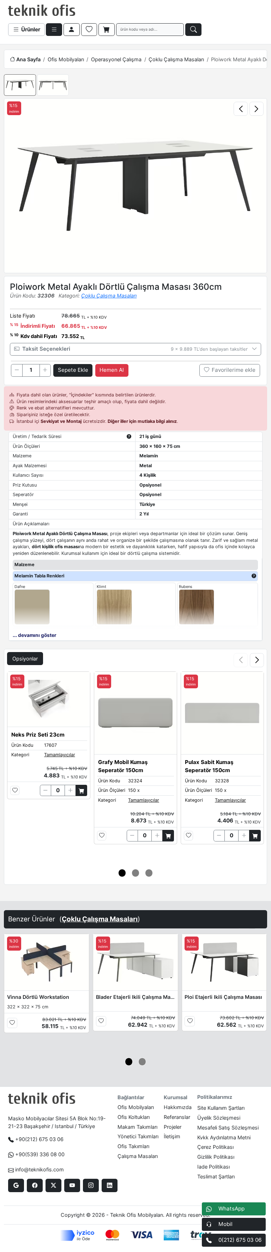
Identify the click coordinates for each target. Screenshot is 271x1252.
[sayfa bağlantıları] (54, 29)
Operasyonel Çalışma (116, 59)
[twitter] (53, 1185)
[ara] (193, 29)
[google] (16, 1185)
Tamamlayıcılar (59, 754)
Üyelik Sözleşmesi (218, 1118)
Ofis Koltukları (134, 1117)
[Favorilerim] (89, 29)
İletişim (172, 1136)
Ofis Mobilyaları (66, 59)
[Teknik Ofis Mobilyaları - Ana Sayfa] (41, 10)
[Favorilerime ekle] (15, 790)
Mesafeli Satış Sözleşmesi (228, 1128)
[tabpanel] (135, 766)
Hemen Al (112, 370)
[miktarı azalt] (16, 370)
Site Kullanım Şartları (221, 1108)
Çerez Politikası (215, 1147)
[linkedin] (110, 1185)
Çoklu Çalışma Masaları (176, 59)
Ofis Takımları (133, 1146)
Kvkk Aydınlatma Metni (224, 1137)
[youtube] (72, 1185)
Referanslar (177, 1117)
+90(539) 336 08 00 (40, 1154)
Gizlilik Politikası (215, 1157)
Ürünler (30, 29)
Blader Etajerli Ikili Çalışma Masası (135, 997)
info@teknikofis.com (39, 1169)
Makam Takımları (137, 1127)
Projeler (172, 1127)
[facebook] (35, 1185)
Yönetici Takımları (138, 1136)
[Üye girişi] (72, 29)
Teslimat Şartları (216, 1176)
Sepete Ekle (73, 370)
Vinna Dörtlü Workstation (38, 997)
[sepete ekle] (81, 790)
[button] (257, 660)
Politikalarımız (214, 1097)
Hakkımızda (178, 1107)
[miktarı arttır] (45, 370)
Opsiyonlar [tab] (25, 659)
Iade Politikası (213, 1167)
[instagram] (91, 1185)
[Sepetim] (106, 29)
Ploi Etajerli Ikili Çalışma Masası (223, 997)
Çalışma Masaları (138, 1156)
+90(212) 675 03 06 (39, 1139)
